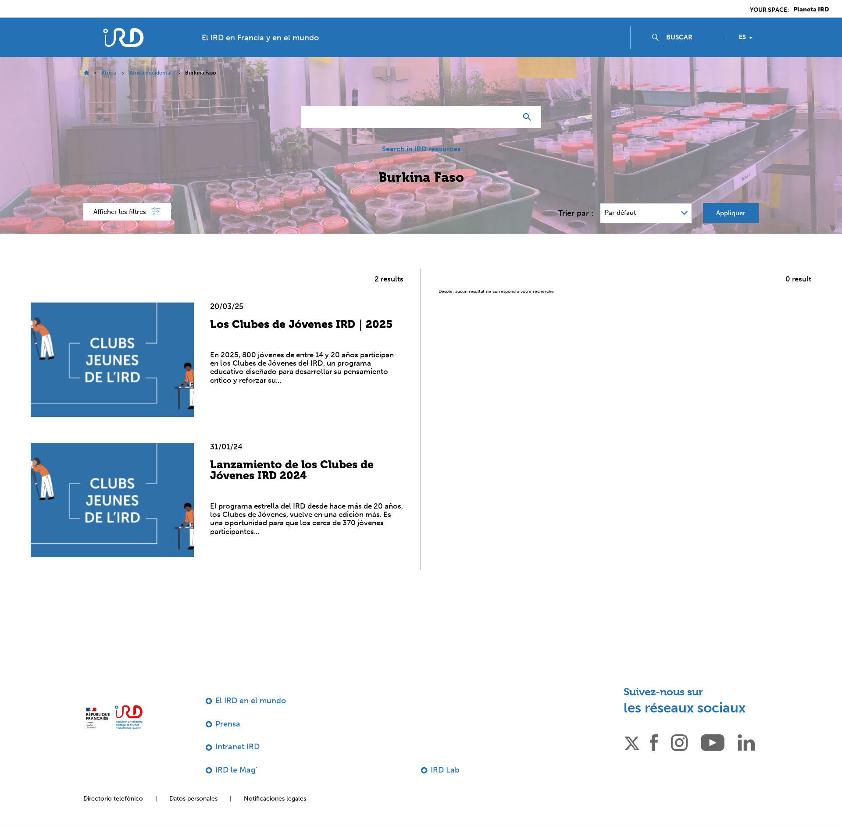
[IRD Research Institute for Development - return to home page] (114, 717)
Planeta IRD (811, 10)
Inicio (86, 73)
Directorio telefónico (113, 798)
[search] (692, 37)
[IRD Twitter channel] (632, 742)
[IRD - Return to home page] (123, 37)
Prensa (227, 724)
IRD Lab (445, 770)
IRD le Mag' (236, 770)
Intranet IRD (237, 747)
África (108, 73)
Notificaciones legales (275, 798)
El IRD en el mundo (250, 701)
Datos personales (193, 798)
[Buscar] (529, 117)
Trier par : (575, 213)
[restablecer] (506, 117)
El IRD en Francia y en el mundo (260, 38)
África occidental (150, 73)
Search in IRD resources (421, 149)
